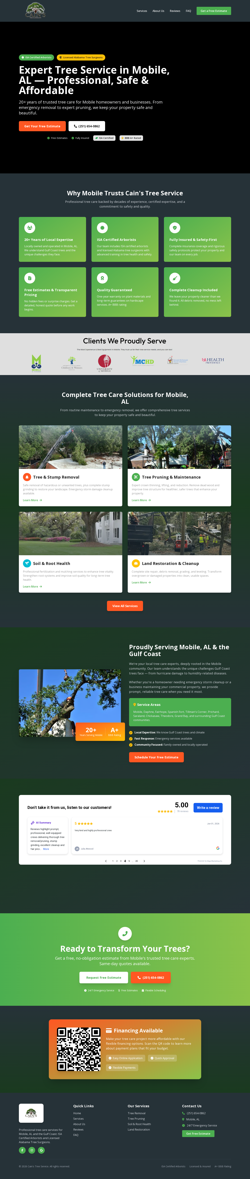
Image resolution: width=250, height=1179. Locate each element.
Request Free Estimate (103, 978)
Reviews (175, 11)
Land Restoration (139, 1129)
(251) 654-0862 (89, 126)
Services (142, 11)
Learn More (30, 500)
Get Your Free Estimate (42, 126)
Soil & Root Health (139, 1124)
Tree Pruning (136, 1119)
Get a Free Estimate (214, 11)
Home (77, 1113)
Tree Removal (136, 1113)
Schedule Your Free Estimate (156, 757)
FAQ (188, 11)
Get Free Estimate (198, 1133)
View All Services (125, 606)
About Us (158, 11)
